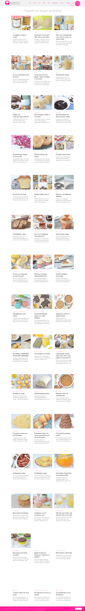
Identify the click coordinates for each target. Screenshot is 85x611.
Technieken (58, 470)
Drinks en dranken (59, 510)
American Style (59, 590)
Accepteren (78, 608)
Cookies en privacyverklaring (39, 609)
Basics (14, 32)
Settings (71, 608)
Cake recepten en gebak (17, 391)
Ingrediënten (58, 112)
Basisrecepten (37, 112)
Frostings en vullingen (38, 271)
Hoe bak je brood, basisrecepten (40, 590)
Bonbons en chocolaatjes (39, 311)
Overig (35, 72)
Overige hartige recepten (61, 550)
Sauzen (57, 311)
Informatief (15, 271)
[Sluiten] (83, 609)
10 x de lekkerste (59, 351)
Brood (14, 72)
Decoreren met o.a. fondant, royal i (19, 311)
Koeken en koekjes (38, 191)
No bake (57, 271)
